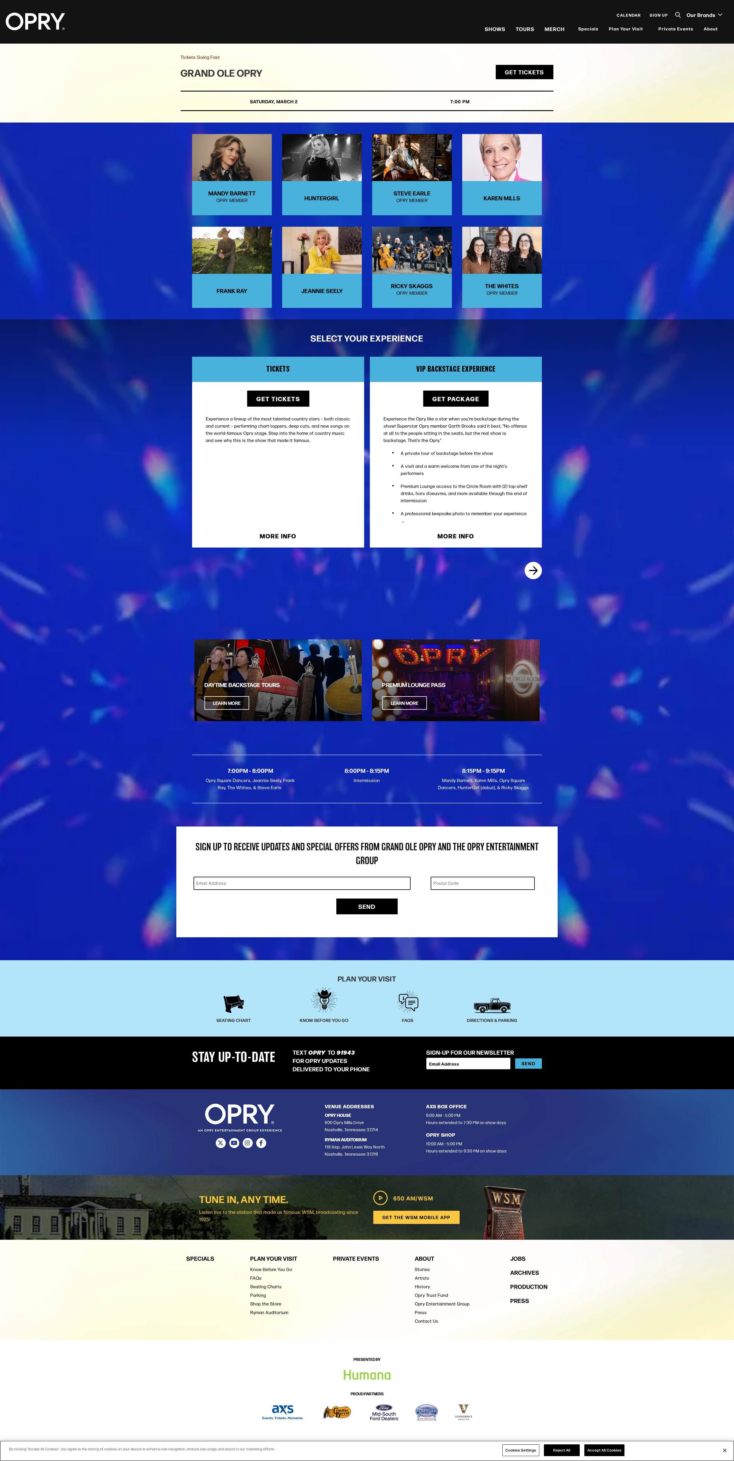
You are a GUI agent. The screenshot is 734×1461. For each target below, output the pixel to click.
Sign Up (659, 15)
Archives (524, 1272)
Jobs (518, 1258)
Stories (422, 1269)
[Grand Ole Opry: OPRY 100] (533, 570)
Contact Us (426, 1321)
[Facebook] (261, 1143)
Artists (422, 1278)
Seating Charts (266, 1286)
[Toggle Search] (678, 15)
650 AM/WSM (413, 1198)
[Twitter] (221, 1143)
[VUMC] (464, 1412)
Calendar (629, 15)
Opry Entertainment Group (442, 1304)
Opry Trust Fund (431, 1295)
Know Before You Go (271, 1269)
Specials (588, 29)
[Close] (725, 1450)
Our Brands (702, 14)
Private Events (676, 29)
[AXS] (283, 1412)
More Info (278, 536)
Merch (555, 28)
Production (529, 1286)
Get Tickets (524, 72)
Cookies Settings (520, 1450)
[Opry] (35, 21)
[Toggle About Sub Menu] (721, 29)
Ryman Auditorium (269, 1312)
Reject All (561, 1450)
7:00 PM (460, 101)
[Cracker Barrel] (337, 1412)
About (711, 29)
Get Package (455, 398)
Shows (495, 28)
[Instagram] (248, 1143)
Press (421, 1312)
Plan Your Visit (626, 29)
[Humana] (367, 1375)
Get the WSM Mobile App (416, 1217)
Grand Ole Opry (221, 72)
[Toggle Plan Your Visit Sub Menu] (646, 29)
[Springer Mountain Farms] (426, 1412)
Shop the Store (265, 1304)
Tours (525, 28)
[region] (367, 1451)
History (422, 1286)
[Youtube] (234, 1143)
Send (367, 906)
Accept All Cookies (604, 1450)
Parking (258, 1295)
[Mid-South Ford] (384, 1412)
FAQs (256, 1278)
